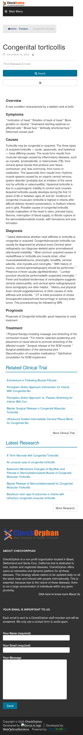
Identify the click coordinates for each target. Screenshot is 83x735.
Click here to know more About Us (59, 594)
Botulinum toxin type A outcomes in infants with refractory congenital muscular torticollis (35, 496)
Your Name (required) (17, 633)
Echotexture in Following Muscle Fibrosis (32, 380)
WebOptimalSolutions (16, 729)
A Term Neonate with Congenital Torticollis (32, 455)
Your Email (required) (16, 645)
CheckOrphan (33, 721)
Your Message (12, 657)
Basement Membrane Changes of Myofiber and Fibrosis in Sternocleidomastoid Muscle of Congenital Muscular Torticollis (39, 473)
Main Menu (16, 11)
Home (13, 29)
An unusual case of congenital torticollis (31, 462)
